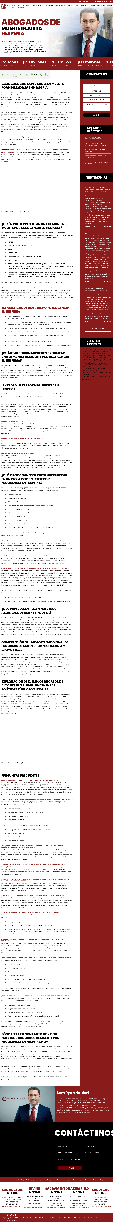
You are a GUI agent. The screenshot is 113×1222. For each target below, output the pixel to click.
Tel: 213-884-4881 (12, 1202)
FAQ (46, 1217)
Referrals (34, 1217)
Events (67, 1217)
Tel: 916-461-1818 (56, 1203)
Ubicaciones (49, 5)
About (5, 1217)
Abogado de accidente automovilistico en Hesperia (95, 144)
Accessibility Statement (93, 1217)
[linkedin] (8, 1215)
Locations (14, 1217)
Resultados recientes (88, 5)
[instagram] (5, 1215)
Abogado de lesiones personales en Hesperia (94, 138)
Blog (41, 1217)
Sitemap (52, 1217)
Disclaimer (7, 1219)
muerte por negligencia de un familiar (31, 43)
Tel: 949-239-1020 (34, 1203)
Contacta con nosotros (101, 1)
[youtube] (16, 1215)
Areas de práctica (60, 5)
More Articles (86, 379)
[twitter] (11, 1215)
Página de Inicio (38, 5)
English (109, 5)
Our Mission (23, 1217)
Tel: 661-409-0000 (78, 1203)
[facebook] (3, 1215)
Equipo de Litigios (73, 5)
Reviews (59, 1217)
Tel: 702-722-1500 (100, 1202)
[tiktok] (13, 1215)
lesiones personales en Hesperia (24, 139)
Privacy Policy (77, 1217)
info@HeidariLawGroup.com (12, 1206)
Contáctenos (101, 5)
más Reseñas (98, 329)
